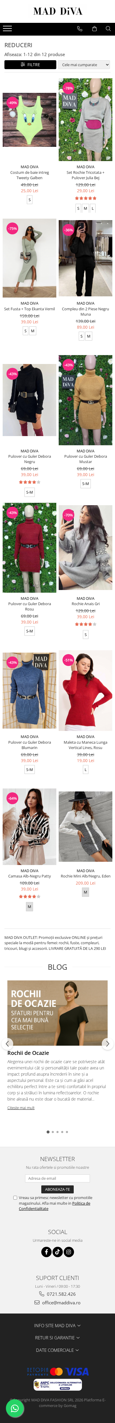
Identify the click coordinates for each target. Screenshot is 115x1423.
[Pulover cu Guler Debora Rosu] (29, 548)
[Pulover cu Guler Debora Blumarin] (29, 691)
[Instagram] (69, 1252)
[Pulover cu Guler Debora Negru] (29, 400)
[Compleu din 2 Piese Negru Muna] (85, 258)
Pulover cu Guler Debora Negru (29, 459)
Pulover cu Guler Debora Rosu (29, 606)
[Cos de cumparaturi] (94, 29)
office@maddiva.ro (60, 1303)
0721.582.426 (61, 1294)
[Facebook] (46, 1252)
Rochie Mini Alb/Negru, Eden (86, 876)
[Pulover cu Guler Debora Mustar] (85, 400)
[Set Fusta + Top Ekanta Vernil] (29, 258)
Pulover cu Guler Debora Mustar (85, 459)
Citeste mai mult (20, 1107)
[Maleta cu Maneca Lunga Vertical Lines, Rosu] (85, 690)
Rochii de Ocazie (28, 1052)
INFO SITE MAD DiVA (55, 1325)
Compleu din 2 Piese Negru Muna (85, 311)
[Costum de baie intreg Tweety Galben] (29, 120)
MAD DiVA (29, 166)
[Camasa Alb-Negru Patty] (29, 826)
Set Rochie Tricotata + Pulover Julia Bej (85, 175)
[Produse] (8, 30)
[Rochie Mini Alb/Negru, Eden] (85, 826)
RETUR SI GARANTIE (55, 1338)
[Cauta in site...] (108, 29)
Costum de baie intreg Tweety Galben (29, 175)
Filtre (32, 64)
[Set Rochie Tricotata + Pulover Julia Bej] (85, 119)
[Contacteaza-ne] (79, 29)
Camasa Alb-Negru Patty (29, 876)
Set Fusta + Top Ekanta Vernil (29, 308)
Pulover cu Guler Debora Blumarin (29, 745)
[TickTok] (57, 1252)
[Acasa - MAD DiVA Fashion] (57, 11)
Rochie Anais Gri (86, 603)
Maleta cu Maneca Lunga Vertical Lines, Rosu (85, 745)
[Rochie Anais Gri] (85, 547)
